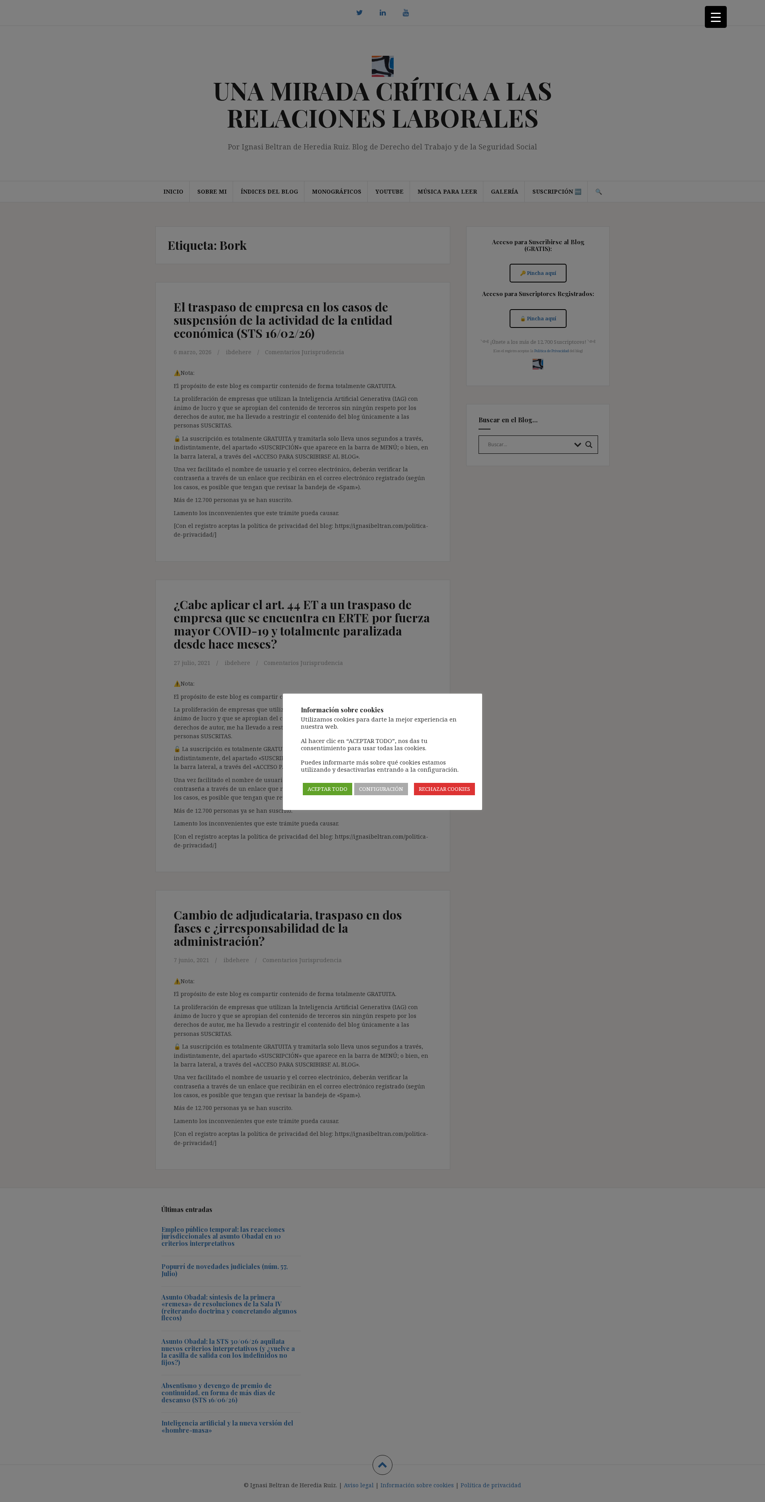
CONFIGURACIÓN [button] (381, 788)
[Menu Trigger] (716, 17)
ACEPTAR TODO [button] (327, 788)
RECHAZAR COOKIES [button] (444, 788)
